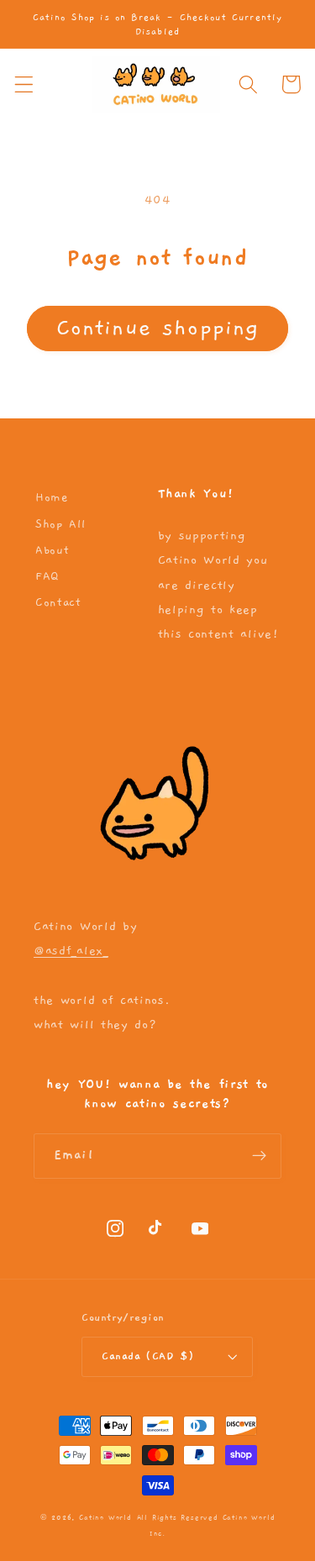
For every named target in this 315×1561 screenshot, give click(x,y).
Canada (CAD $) (148, 1356)
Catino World (105, 1518)
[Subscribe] (259, 1156)
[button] (24, 84)
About (52, 550)
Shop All (60, 524)
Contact (58, 602)
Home (52, 497)
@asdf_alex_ (71, 950)
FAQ (47, 576)
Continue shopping (158, 327)
